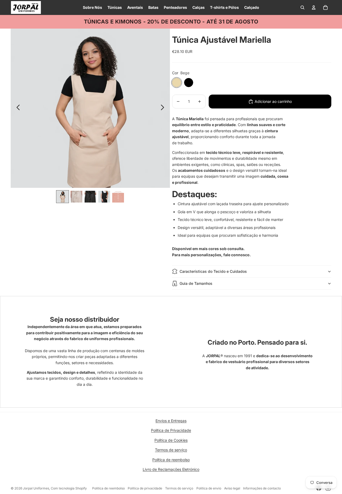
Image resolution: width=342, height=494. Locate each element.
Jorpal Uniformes (36, 488)
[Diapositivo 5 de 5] (118, 197)
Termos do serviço (179, 488)
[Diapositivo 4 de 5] (104, 197)
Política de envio (208, 488)
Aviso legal (232, 488)
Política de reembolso (171, 459)
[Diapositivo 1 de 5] (62, 197)
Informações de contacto (262, 488)
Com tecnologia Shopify (69, 488)
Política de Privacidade (171, 430)
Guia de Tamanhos (196, 283)
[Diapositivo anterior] (17, 108)
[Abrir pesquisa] (302, 7)
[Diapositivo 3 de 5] (90, 197)
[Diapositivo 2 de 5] (76, 197)
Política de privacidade (145, 488)
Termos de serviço (171, 450)
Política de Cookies (171, 440)
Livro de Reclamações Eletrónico (171, 469)
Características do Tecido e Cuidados (213, 271)
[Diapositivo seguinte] (164, 108)
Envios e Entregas (171, 420)
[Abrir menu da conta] (314, 7)
